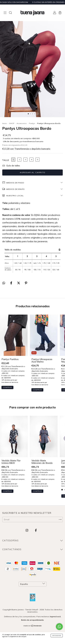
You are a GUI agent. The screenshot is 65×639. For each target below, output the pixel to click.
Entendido (56, 635)
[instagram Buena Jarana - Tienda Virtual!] (27, 530)
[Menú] (4, 13)
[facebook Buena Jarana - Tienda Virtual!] (36, 530)
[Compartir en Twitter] (19, 283)
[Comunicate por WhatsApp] (59, 626)
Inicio (4, 123)
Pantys (32, 123)
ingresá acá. (55, 616)
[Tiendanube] (32, 626)
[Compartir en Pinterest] (26, 283)
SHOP (11, 123)
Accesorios (22, 123)
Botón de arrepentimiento (32, 620)
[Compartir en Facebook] (11, 283)
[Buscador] (10, 13)
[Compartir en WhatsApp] (3, 283)
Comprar (7, 387)
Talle (5, 160)
